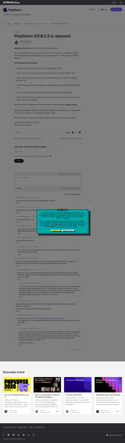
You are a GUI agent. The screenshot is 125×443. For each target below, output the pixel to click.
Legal (31, 427)
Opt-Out (75, 227)
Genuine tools (40, 427)
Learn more (66, 218)
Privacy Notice (58, 224)
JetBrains (19, 439)
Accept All (55, 230)
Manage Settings (68, 230)
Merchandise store (115, 436)
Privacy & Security (9, 427)
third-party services (49, 225)
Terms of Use (72, 224)
